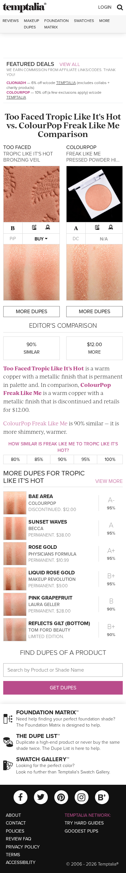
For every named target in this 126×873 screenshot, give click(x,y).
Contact (16, 823)
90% (62, 459)
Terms (13, 854)
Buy (40, 239)
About (13, 815)
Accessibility (21, 862)
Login (104, 7)
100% (110, 459)
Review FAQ (18, 839)
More (104, 20)
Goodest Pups (81, 831)
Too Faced (24, 116)
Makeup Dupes (31, 23)
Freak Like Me (91, 125)
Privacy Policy (23, 847)
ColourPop (18, 92)
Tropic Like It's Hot (83, 116)
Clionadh (16, 82)
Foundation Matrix (56, 23)
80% (15, 459)
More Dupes (31, 311)
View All (69, 64)
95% (85, 459)
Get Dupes (63, 688)
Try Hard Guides (84, 823)
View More (109, 481)
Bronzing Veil (21, 160)
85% (39, 459)
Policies (15, 831)
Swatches (84, 20)
